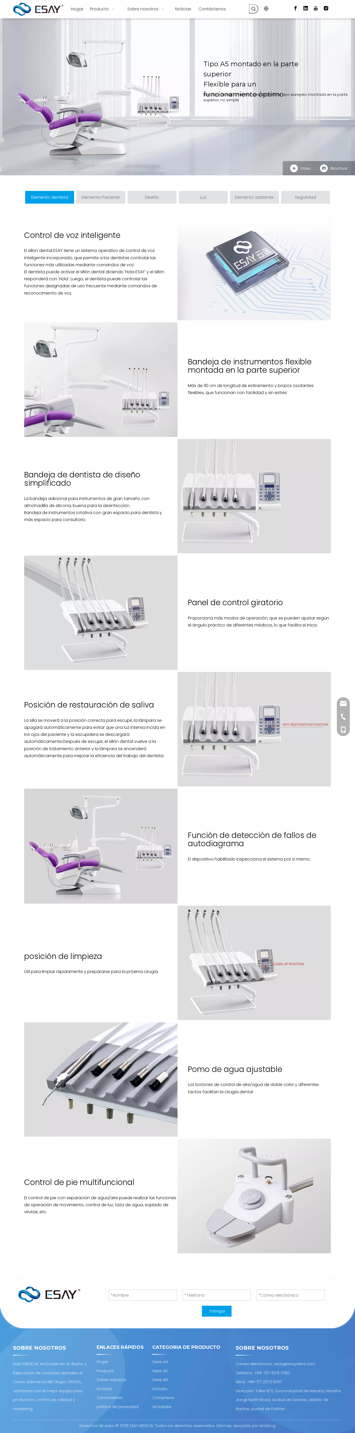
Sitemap (224, 1425)
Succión (159, 1388)
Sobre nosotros (111, 1379)
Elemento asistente (254, 197)
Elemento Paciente (101, 197)
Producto (105, 1371)
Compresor (163, 1397)
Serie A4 (160, 1361)
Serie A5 (160, 1371)
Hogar (102, 1361)
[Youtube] (316, 8)
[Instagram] (326, 8)
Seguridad (305, 197)
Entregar (217, 1311)
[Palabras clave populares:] (253, 9)
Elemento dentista (49, 197)
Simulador (162, 1406)
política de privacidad (118, 1406)
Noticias (104, 1388)
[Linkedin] (306, 8)
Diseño (152, 197)
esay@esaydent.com (294, 1364)
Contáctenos (109, 1397)
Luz (203, 197)
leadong (267, 1425)
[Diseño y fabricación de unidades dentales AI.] (49, 1294)
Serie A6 (160, 1379)
